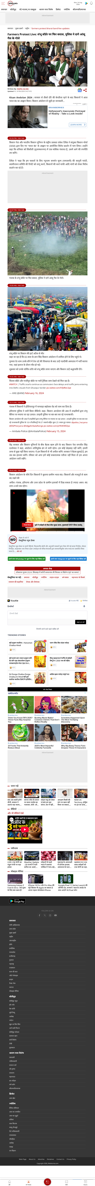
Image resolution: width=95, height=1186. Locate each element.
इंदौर (10, 944)
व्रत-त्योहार (12, 1080)
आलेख (11, 1016)
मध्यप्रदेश (12, 952)
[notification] (91, 3)
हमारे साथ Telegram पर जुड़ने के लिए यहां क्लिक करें (68, 559)
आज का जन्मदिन (14, 1112)
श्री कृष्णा (12, 1069)
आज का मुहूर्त (13, 1115)
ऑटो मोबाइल (13, 975)
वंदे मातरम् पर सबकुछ (27, 9)
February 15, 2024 (56, 431)
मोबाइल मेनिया (17, 871)
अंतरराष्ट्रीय (12, 940)
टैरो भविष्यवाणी (14, 1131)
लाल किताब (13, 1123)
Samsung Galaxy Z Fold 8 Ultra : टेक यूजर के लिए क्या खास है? (17, 887)
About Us (32, 1159)
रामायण (11, 1073)
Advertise (41, 1159)
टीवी (10, 1043)
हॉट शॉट (12, 1005)
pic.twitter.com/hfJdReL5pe (58, 387)
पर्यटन (11, 1020)
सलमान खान (13, 1036)
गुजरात (11, 960)
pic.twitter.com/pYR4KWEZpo (57, 426)
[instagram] (55, 915)
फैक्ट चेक (12, 983)
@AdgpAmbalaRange (33, 426)
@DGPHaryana (16, 426)
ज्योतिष (67, 9)
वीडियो (13, 808)
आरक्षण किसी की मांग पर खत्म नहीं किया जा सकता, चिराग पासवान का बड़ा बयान (64, 802)
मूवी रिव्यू (12, 1012)
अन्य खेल (12, 1098)
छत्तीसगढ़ (12, 956)
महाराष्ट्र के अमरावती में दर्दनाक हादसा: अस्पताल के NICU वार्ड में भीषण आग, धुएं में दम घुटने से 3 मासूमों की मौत (65, 864)
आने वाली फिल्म (14, 1028)
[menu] (3, 3)
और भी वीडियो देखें (16, 813)
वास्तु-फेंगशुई (13, 1127)
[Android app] (17, 901)
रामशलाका (12, 1135)
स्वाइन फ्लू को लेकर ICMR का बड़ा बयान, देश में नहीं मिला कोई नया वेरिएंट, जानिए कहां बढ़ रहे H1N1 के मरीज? (48, 802)
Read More (27, 524)
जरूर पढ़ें (14, 785)
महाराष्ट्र (11, 964)
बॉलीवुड (13, 9)
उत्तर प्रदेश (12, 929)
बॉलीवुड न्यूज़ (13, 1001)
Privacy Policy (71, 1159)
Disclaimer (50, 1159)
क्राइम (11, 979)
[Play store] (86, 3)
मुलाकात (12, 1047)
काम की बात (13, 971)
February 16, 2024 (34, 393)
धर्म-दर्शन (12, 1084)
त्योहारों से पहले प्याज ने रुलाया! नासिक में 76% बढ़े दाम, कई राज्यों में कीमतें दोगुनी (47, 864)
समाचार (4, 9)
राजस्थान (12, 967)
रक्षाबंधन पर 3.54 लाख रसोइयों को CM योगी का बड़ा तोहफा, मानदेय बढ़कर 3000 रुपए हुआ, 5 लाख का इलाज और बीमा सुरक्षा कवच (80, 864)
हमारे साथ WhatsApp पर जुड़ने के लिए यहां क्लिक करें (27, 559)
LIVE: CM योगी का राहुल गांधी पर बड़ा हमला (15, 864)
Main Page (22, 1159)
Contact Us (60, 1159)
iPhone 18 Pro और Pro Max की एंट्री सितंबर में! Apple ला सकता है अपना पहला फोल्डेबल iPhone (41, 887)
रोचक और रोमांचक (33, 582)
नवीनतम (14, 848)
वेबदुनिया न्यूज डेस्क (23, 89)
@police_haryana (79, 422)
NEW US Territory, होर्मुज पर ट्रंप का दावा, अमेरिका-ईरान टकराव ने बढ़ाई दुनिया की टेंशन (80, 802)
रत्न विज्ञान (12, 1150)
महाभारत (12, 1076)
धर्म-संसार (65, 577)
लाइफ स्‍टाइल (54, 577)
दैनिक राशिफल (14, 1108)
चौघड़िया (12, 1139)
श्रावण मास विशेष (46, 9)
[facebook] (39, 915)
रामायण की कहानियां (16, 582)
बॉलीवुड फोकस (14, 1032)
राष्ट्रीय (27, 28)
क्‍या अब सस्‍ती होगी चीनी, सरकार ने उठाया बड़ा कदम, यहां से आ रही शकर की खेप (15, 802)
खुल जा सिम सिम (14, 1024)
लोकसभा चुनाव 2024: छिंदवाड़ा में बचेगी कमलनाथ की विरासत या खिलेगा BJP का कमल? (47, 572)
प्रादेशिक (12, 948)
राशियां (11, 1119)
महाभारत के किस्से (78, 577)
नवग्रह (11, 1147)
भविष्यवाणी (13, 1061)
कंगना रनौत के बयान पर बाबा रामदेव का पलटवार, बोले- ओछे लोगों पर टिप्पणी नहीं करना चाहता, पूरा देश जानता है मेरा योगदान (31, 802)
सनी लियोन (12, 1040)
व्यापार (11, 987)
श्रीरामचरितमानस (79, 9)
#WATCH (13, 384)
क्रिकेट (58, 9)
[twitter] (45, 915)
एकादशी (12, 1057)
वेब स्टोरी (12, 1008)
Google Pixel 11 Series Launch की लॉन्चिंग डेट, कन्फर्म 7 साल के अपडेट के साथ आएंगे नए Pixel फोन (72, 887)
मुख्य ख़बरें (19, 28)
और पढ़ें (19, 551)
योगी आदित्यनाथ (14, 925)
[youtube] (50, 915)
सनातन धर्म (12, 1065)
